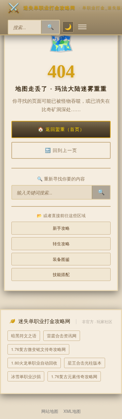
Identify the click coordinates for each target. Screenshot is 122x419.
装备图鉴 (61, 259)
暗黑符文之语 (23, 335)
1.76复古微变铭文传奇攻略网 (38, 349)
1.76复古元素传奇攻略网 (74, 376)
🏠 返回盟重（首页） (61, 129)
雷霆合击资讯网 (61, 335)
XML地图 (72, 411)
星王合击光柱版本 (85, 363)
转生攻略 (61, 243)
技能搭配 (61, 274)
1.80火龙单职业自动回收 (34, 363)
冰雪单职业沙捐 (26, 376)
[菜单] (82, 27)
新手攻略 (61, 228)
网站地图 (49, 411)
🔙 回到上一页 (61, 150)
